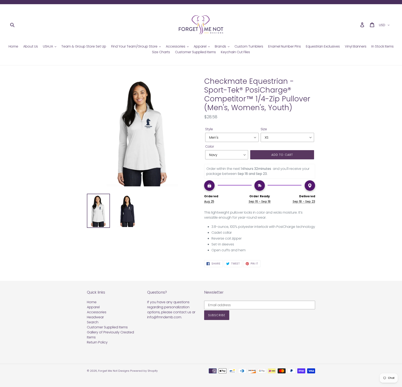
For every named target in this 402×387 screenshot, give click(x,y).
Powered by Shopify (144, 371)
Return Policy (97, 342)
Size (264, 129)
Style (209, 129)
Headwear (95, 317)
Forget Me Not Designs (113, 371)
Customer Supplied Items (107, 327)
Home (92, 302)
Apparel (93, 307)
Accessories (96, 312)
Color (209, 146)
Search (92, 322)
